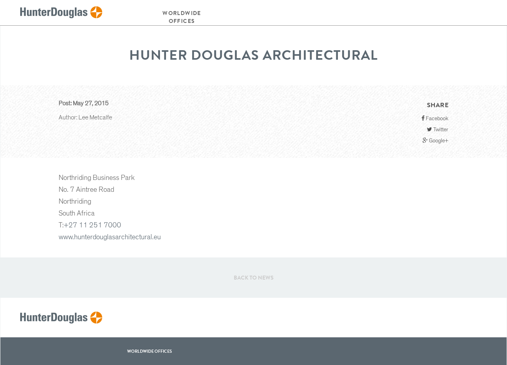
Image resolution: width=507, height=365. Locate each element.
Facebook (436, 118)
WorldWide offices (149, 351)
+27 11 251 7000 (92, 225)
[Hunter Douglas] (61, 12)
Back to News (254, 278)
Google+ (438, 141)
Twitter (440, 129)
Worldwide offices (181, 17)
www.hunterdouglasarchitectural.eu (110, 237)
